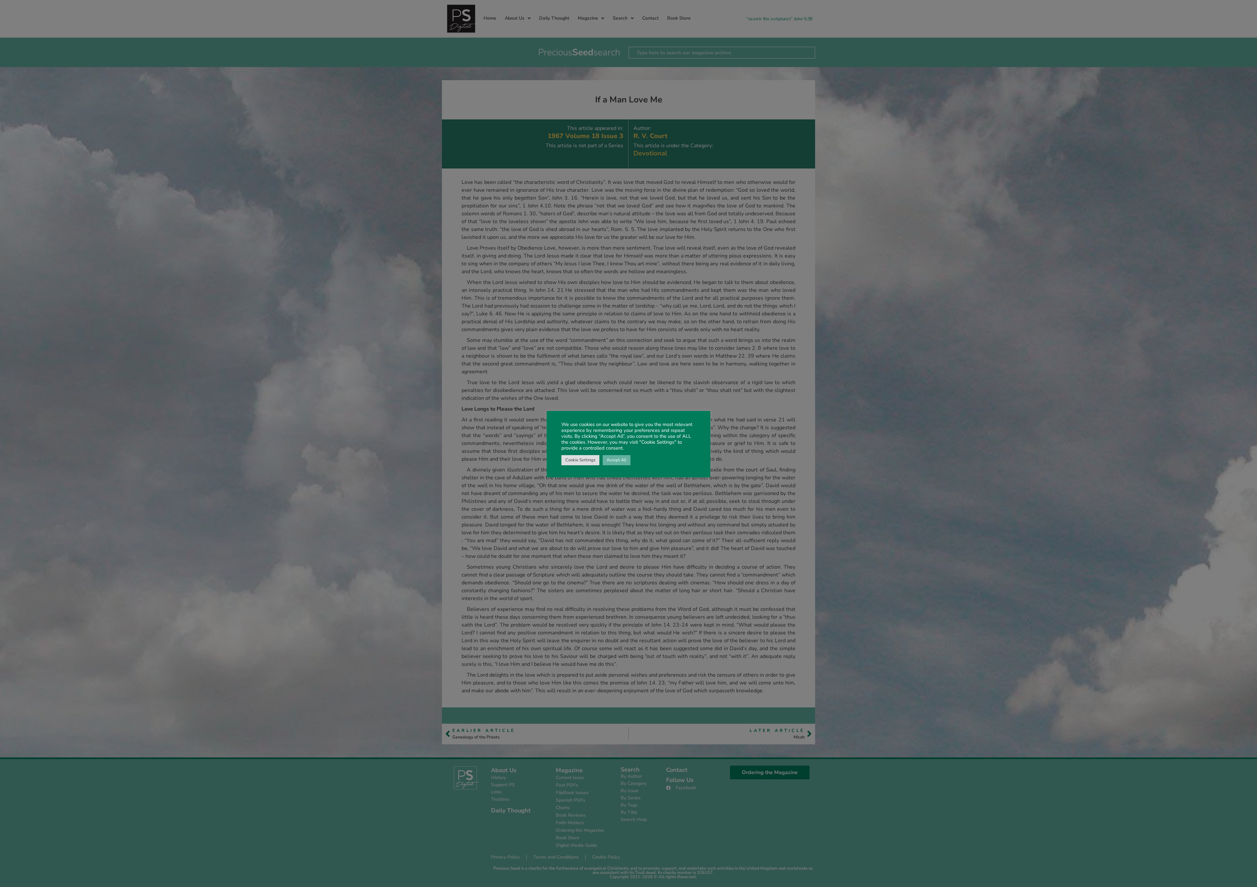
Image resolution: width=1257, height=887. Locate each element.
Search (620, 18)
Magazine (588, 18)
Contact (650, 18)
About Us (514, 18)
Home (489, 18)
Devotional (650, 153)
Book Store (679, 18)
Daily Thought (554, 18)
